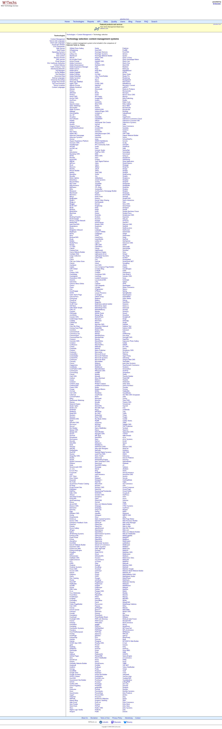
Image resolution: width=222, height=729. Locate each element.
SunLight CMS (127, 337)
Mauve (97, 322)
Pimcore (97, 639)
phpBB (97, 624)
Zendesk (125, 687)
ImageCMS (98, 98)
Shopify (125, 176)
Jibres (97, 170)
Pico (96, 637)
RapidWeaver (127, 70)
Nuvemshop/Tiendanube (103, 491)
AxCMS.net (73, 148)
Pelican (97, 598)
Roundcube (126, 109)
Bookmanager (74, 219)
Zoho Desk (126, 704)
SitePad (125, 239)
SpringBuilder (127, 293)
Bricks (72, 228)
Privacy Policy (117, 718)
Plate (96, 652)
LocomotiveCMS (100, 280)
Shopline (125, 180)
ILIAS (97, 95)
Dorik (71, 445)
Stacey (125, 300)
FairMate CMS (74, 558)
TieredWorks (127, 393)
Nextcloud (98, 463)
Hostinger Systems (101, 54)
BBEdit (72, 161)
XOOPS (125, 654)
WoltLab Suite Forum (130, 619)
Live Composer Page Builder (104, 267)
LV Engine (98, 295)
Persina (97, 606)
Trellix (125, 413)
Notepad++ (98, 480)
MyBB (97, 421)
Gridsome (73, 689)
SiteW (125, 245)
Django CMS (74, 430)
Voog (124, 502)
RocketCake (127, 107)
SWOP (125, 345)
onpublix (97, 513)
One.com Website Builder (103, 504)
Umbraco (126, 450)
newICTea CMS (100, 454)
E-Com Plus (74, 471)
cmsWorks (73, 315)
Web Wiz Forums (128, 528)
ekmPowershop (75, 500)
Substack (126, 330)
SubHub (125, 324)
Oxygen (97, 578)
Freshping (73, 626)
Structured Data (59, 76)
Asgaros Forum (75, 126)
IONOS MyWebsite (101, 141)
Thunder (125, 387)
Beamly (72, 169)
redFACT (125, 87)
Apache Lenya (74, 104)
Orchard (97, 550)
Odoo (97, 498)
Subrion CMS (127, 328)
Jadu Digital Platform (102, 161)
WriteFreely (126, 637)
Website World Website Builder (133, 571)
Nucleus (97, 485)
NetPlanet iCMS (100, 447)
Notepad (97, 478)
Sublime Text (127, 326)
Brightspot (73, 232)
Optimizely (98, 541)
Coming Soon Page (76, 328)
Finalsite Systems (76, 567)
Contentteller (74, 356)
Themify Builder (128, 376)
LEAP (97, 235)
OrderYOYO (99, 552)
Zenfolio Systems (128, 691)
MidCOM (98, 365)
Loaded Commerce (101, 278)
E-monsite (73, 472)
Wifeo (124, 606)
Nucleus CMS (99, 487)
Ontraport (98, 515)
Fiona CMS (73, 569)
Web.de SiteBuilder (129, 534)
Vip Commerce (128, 484)
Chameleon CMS (75, 278)
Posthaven (98, 680)
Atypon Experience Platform (79, 141)
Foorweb (72, 602)
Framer (72, 621)
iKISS (97, 93)
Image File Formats (58, 82)
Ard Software (74, 119)
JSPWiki (98, 185)
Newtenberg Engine (101, 459)
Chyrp (72, 287)
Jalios (97, 165)
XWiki (124, 660)
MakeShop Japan (101, 306)
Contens (72, 350)
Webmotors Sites (128, 558)
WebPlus (126, 561)
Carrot (72, 259)
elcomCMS (73, 504)
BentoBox (73, 174)
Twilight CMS (127, 424)
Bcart (71, 165)
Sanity (125, 132)
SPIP (124, 283)
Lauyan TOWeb (100, 232)
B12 (71, 150)
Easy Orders (74, 478)
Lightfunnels (99, 250)
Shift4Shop (126, 159)
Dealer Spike (74, 406)
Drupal (72, 459)
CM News (73, 306)
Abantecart (73, 56)
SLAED (125, 258)
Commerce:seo (75, 334)
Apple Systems (75, 109)
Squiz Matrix (127, 298)
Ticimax (125, 389)
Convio (72, 363)
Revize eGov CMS (129, 95)
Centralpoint (74, 276)
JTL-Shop (98, 187)
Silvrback (126, 208)
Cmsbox (72, 311)
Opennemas (99, 530)
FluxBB (72, 585)
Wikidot (125, 608)
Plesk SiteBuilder (100, 658)
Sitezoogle (126, 246)
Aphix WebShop (75, 106)
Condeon (73, 343)
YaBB (124, 663)
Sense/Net (126, 150)
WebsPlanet (127, 578)
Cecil (71, 271)
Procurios (98, 697)
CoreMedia (73, 367)
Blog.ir (72, 196)
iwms (96, 158)
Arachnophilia (74, 113)
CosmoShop (74, 372)
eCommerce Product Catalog (79, 484)
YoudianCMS (127, 678)
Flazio (72, 576)
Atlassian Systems (76, 137)
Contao (72, 346)
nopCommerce (100, 474)
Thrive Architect (128, 385)
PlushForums (99, 663)
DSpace (72, 463)
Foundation (73, 615)
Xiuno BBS (126, 650)
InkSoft (97, 124)
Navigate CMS (100, 434)
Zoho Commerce (128, 702)
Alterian (72, 89)
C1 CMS (72, 246)
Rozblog (125, 111)
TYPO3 (125, 434)
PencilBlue (98, 600)
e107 (71, 474)
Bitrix (71, 189)
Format (72, 608)
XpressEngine (127, 656)
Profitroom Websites (102, 698)
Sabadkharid (127, 113)
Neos (96, 439)
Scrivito (125, 141)
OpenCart (98, 522)
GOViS (72, 682)
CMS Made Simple (76, 308)
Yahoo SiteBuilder (128, 667)
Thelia (125, 374)
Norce (97, 476)
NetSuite (98, 450)
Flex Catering (74, 578)
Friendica (73, 630)
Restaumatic (127, 91)
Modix (97, 387)
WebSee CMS (127, 565)
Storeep (125, 309)
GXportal (73, 697)
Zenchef (125, 686)
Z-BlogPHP (126, 682)
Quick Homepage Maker (131, 59)
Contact (137, 718)
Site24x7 (125, 222)
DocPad (72, 435)
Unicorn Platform (128, 458)
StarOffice (126, 302)
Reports (90, 22)
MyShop (97, 424)
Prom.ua (98, 702)
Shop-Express (127, 163)
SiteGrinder (126, 232)
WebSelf (125, 567)
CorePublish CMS (76, 369)
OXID (97, 576)
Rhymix (125, 96)
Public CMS (99, 708)
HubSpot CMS (100, 65)
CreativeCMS (74, 385)
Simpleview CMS (128, 215)
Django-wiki (73, 432)
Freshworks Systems (77, 628)
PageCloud (98, 584)
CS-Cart (72, 391)
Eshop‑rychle (74, 535)
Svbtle (125, 343)
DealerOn (73, 411)
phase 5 (97, 610)
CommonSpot (74, 335)
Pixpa (97, 650)
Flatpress (73, 574)
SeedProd (126, 146)
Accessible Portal (75, 59)
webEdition (126, 543)
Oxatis (97, 574)
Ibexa (97, 80)
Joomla (97, 182)
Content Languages (58, 87)
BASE (72, 156)
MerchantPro (99, 345)
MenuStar (98, 343)
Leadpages (98, 233)
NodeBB (97, 472)
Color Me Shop (75, 326)
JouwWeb (98, 183)
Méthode (98, 346)
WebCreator (126, 541)
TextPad (125, 371)
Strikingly (126, 321)
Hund (96, 72)
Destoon (72, 417)
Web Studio (126, 524)
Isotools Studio (100, 150)
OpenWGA (98, 539)
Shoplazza (126, 178)
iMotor (97, 106)
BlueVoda (73, 213)
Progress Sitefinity (101, 700)
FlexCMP (73, 582)
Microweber (99, 361)
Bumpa (72, 245)
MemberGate (99, 337)
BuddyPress (74, 243)
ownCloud (98, 571)
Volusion (125, 500)
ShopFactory (127, 174)
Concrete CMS (74, 341)
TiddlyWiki (126, 391)
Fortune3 (73, 611)
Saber (124, 115)
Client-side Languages (57, 43)
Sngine (125, 267)
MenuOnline (99, 341)
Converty (73, 361)
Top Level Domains (58, 83)
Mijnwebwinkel (100, 369)
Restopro (126, 93)
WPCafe (125, 634)
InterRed (98, 135)
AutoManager (74, 145)
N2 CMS (98, 426)
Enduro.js (73, 519)
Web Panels (61, 50)
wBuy (124, 517)
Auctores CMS (74, 143)
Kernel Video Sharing (102, 200)
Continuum (73, 359)
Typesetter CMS (128, 432)
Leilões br (98, 241)
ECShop (72, 485)
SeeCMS (126, 145)
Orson (97, 554)
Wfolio (125, 600)
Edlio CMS (73, 493)
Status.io (126, 306)
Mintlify (97, 374)
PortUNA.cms (99, 678)
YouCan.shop (127, 676)
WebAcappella (127, 535)
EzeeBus (73, 552)
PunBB (125, 50)
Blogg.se (73, 202)
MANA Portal (99, 313)
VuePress (126, 508)
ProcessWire (99, 695)
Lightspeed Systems (102, 256)
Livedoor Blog (99, 269)
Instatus (97, 130)
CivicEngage (74, 291)
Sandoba (125, 128)
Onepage (98, 506)
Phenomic (98, 611)
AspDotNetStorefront (76, 128)
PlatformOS (99, 654)
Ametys (72, 95)
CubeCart (73, 395)
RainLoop (126, 69)
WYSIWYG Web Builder (131, 641)
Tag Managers (60, 70)
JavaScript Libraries (58, 45)
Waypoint (126, 513)
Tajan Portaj (127, 356)
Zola (124, 710)
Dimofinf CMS (74, 422)
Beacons (73, 167)
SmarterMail (127, 259)
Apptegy (72, 111)
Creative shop (74, 384)
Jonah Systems (100, 180)
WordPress (126, 626)
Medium (97, 332)
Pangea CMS (99, 591)
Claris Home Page (76, 295)
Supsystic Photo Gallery (131, 341)
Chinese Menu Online (77, 283)
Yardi (124, 671)
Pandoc (97, 589)
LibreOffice (98, 246)
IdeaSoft (98, 85)
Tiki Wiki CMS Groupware (131, 395)
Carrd (71, 258)
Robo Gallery (127, 104)
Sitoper (125, 254)
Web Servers (60, 48)
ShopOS (125, 182)
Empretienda (74, 517)
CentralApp (73, 274)
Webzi (125, 591)
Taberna (125, 354)
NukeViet (98, 489)
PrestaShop (99, 693)
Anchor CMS (74, 98)
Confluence (73, 345)
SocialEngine (127, 269)
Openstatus (99, 535)
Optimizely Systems (102, 543)
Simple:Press (127, 213)
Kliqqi (97, 209)
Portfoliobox (99, 676)
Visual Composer (128, 487)
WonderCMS (127, 621)
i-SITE (97, 78)
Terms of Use (104, 718)
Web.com (126, 530)
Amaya (72, 91)
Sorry (124, 278)
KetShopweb (99, 202)
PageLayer (98, 587)
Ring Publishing (128, 98)
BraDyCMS (73, 222)
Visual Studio (127, 491)
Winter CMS (127, 611)
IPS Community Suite (102, 145)
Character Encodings (58, 80)
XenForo (125, 648)
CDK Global (73, 269)
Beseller (72, 176)
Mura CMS (98, 417)
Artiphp (72, 120)
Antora (72, 102)
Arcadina (73, 117)
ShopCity (126, 167)
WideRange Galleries (130, 604)
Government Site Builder (78, 680)
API (98, 22)
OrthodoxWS (99, 556)
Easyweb (73, 480)
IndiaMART (98, 119)
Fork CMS (73, 606)
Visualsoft (126, 493)
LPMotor (98, 291)
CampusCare (74, 250)
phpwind (97, 635)
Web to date (127, 526)
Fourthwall (73, 617)
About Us (85, 718)
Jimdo (97, 174)
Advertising (129, 718)
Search (154, 22)
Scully (125, 143)
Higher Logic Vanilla (76, 710)
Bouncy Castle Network (77, 221)
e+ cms (72, 469)
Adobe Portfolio (75, 74)
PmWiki (97, 665)
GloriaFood (73, 660)
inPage (97, 126)
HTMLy (97, 63)
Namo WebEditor (100, 428)
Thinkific (125, 380)
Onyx (97, 517)
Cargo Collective (75, 256)
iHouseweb (98, 89)
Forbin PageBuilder (76, 604)
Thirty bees (126, 384)
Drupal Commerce (76, 461)
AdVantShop (74, 80)
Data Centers (60, 56)
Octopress (98, 497)
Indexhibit (98, 117)
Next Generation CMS (102, 461)
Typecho (125, 430)
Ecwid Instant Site (76, 487)
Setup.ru (125, 156)
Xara (124, 647)
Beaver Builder (74, 170)
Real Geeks (126, 82)
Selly (124, 148)
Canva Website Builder (77, 252)
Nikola (97, 469)
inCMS (97, 115)
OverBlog (98, 567)
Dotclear (72, 447)
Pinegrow (98, 641)
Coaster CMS (74, 317)
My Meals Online (100, 419)
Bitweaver (73, 191)
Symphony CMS (128, 350)
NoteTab (97, 482)
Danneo (72, 402)
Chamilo (72, 280)
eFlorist (72, 495)
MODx (97, 391)
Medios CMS (99, 330)
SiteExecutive (127, 228)
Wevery (125, 597)
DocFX (72, 434)
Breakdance (74, 226)
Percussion (98, 604)
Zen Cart (125, 684)
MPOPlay (98, 411)
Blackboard (73, 193)
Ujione (125, 443)
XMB (124, 652)
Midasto (97, 363)
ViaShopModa (127, 480)
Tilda (124, 396)
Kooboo (97, 217)
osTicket (98, 561)
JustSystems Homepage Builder (106, 191)
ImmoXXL (98, 102)
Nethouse (98, 443)
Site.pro (125, 219)
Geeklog (72, 647)
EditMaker (73, 489)
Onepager (98, 508)
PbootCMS (98, 595)
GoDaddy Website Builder (78, 663)
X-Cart (125, 643)
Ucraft (125, 441)
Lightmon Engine (100, 252)
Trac (124, 408)
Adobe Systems (75, 78)
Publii (97, 711)
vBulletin (125, 469)
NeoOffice (98, 437)
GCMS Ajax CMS (75, 643)
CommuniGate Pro (76, 337)
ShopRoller (126, 185)
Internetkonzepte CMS (102, 133)
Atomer (72, 139)
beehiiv (72, 172)
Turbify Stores (127, 421)
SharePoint (126, 158)
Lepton (97, 243)
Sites (106, 22)
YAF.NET (126, 665)
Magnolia (98, 302)
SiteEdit (125, 226)
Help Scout (73, 702)
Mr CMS (97, 413)
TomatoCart (126, 404)
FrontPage (73, 635)
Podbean (98, 667)
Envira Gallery (74, 528)
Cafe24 (72, 248)
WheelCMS (126, 602)
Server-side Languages (57, 41)
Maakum (98, 298)
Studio (125, 322)
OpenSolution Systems (102, 534)
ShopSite (126, 187)
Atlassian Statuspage (77, 135)
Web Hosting (60, 54)
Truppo (125, 417)
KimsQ (97, 204)
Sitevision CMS (128, 243)
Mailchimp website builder (103, 304)
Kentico (97, 198)
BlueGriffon (73, 211)
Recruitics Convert (129, 85)
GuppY (72, 695)
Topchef (125, 406)
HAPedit (72, 698)
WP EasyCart (127, 628)
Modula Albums (100, 389)
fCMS (71, 563)
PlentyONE (98, 656)
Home (67, 22)
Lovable (97, 287)
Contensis (73, 352)
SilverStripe (126, 206)
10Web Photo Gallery (77, 48)
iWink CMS (98, 156)
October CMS (99, 495)
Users (122, 22)
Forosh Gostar (74, 610)
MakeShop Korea (100, 308)
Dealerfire (73, 409)
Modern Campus (100, 384)
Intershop (98, 137)
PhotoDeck (98, 615)
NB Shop (98, 435)
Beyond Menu (74, 182)
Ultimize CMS (127, 447)
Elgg (71, 511)
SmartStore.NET (128, 261)
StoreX (125, 313)
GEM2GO (73, 648)
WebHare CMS (128, 552)
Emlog (72, 515)
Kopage (97, 221)
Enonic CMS (74, 521)
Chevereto (73, 282)
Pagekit (97, 585)
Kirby (96, 208)
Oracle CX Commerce (102, 545)
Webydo (125, 587)
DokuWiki (73, 443)
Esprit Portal (74, 537)
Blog (130, 22)
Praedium (98, 686)
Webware (126, 584)
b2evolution (73, 152)
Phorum (97, 613)
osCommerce (99, 560)
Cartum (72, 263)
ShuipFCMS (127, 198)
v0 (123, 465)
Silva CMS (126, 204)
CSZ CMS (73, 393)
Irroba (97, 146)
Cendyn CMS (74, 272)
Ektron (72, 502)
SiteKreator (126, 235)
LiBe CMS (98, 245)
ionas (97, 139)
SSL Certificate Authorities (56, 63)
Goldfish (72, 667)
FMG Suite (73, 589)
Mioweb (97, 376)
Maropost (98, 319)
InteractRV (98, 132)
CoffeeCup (73, 322)
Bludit (71, 208)
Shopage (125, 165)
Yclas (124, 673)
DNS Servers (60, 59)
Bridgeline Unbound (76, 230)
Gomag (72, 669)
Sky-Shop (126, 256)
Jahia (97, 163)
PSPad (97, 706)
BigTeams (73, 187)
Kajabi (97, 193)
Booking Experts (75, 217)
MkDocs (97, 380)
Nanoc (97, 430)
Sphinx (125, 282)
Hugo (96, 69)
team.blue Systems (129, 363)
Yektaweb (126, 674)
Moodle (97, 402)
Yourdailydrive (127, 680)
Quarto (125, 56)
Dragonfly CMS (75, 456)
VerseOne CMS (128, 474)
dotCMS (72, 448)
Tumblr (125, 419)
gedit (71, 645)
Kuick (97, 228)
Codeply (72, 321)
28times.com (104, 28)
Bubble (72, 241)
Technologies (78, 22)
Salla (124, 124)
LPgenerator (99, 289)
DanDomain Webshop (77, 400)
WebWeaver (127, 585)
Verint (124, 471)
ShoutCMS (126, 195)
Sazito (125, 137)
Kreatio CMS (99, 224)
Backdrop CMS (75, 154)
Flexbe (72, 580)
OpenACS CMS (100, 521)
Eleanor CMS (74, 506)
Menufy (97, 339)
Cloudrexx (73, 302)
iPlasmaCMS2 (100, 143)
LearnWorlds (99, 239)
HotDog (97, 59)
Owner (97, 572)
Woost (125, 624)
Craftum (72, 378)
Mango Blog (99, 315)
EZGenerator (74, 556)
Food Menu (73, 595)
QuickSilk (126, 65)
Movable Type (99, 408)
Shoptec (125, 189)
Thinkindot (126, 382)
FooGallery (73, 600)
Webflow (125, 547)
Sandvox (125, 130)
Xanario (125, 645)
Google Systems (75, 674)
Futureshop (73, 637)
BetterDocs (73, 180)
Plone (97, 660)
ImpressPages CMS (101, 111)
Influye (97, 120)
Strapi (124, 319)
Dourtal (72, 454)
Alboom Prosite (75, 85)
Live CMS (98, 265)
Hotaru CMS (99, 57)
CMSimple (73, 313)
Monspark (98, 398)
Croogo (72, 389)
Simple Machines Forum (131, 211)
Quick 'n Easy (127, 57)
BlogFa (72, 200)
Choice (72, 285)
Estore (72, 539)
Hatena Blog (74, 700)
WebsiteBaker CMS (129, 574)
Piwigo (97, 647)
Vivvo (124, 498)
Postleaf (97, 682)
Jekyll (97, 169)
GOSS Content (75, 676)
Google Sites (74, 673)
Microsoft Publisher (101, 356)
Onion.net (98, 510)
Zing (124, 697)
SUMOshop (126, 334)
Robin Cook (126, 102)
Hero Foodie (74, 704)
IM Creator (98, 96)
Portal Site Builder (101, 674)
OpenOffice (99, 532)
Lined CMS (98, 258)
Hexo (71, 708)
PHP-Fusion (99, 621)
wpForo (125, 635)
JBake (97, 167)
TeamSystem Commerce (131, 365)
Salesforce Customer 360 (131, 120)
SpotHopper (126, 285)
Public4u (98, 710)
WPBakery (126, 632)
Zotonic (125, 711)
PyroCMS (126, 52)
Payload (97, 593)
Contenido (73, 348)
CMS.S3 (72, 309)
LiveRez (97, 272)
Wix (124, 613)
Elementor (73, 508)
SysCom (125, 352)
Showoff (125, 196)
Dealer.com (73, 408)
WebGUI (125, 550)
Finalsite (72, 565)
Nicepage (98, 467)
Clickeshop (73, 298)
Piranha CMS (99, 643)
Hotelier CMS (99, 61)
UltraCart (125, 448)
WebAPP (126, 537)
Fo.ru (71, 591)
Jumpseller (98, 189)
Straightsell (126, 317)
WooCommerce (128, 623)
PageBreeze (99, 582)
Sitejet (125, 233)
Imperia (97, 107)
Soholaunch (126, 272)
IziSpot (97, 159)
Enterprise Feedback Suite (78, 522)
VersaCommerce (128, 472)
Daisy (71, 398)
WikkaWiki (126, 610)
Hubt (96, 67)
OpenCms (98, 526)
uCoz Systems (128, 439)
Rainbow (125, 67)
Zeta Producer (127, 693)
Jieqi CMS (98, 172)
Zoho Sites (126, 706)
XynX (124, 661)
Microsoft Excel (100, 354)
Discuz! (72, 426)
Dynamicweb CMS (76, 467)
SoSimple (126, 280)
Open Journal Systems (102, 519)
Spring (125, 291)
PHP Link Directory (101, 619)
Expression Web (75, 548)
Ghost (72, 652)
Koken (97, 213)
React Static (127, 74)
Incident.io (98, 113)
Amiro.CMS (73, 96)
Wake (124, 511)
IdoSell (97, 87)
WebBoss (126, 539)
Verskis (125, 476)
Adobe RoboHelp (75, 76)
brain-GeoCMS (74, 224)
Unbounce (126, 456)
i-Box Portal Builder (101, 76)
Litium (97, 263)
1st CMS (73, 52)
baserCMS (73, 159)
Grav (71, 687)
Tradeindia (126, 409)
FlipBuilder (73, 584)
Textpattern (126, 372)
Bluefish (72, 209)
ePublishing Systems (77, 534)
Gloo (71, 658)
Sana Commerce (128, 126)
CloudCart (73, 300)
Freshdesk (73, 624)
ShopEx (125, 170)
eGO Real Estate (75, 497)
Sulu (124, 332)
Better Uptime (74, 178)
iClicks (97, 82)
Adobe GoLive (74, 69)
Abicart (72, 57)
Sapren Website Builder (130, 135)
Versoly (125, 478)
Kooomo (97, 219)
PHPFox (98, 626)
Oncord (97, 502)
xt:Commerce (127, 658)
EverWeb (73, 543)
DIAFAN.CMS (74, 419)
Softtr (124, 271)
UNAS (125, 454)
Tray (124, 411)
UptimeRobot (127, 461)
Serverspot (126, 154)
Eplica (72, 532)
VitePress (126, 495)
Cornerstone (74, 371)
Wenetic (125, 595)
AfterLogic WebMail (76, 82)
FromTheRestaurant (76, 632)
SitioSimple (126, 248)
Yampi (125, 669)
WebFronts (126, 548)
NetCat (97, 441)
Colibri (72, 324)
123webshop (74, 50)
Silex (124, 202)
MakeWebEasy (100, 309)
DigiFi (71, 421)
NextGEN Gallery (100, 465)
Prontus (97, 704)
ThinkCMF (126, 378)
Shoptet (125, 191)
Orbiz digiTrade (100, 548)
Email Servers (60, 61)
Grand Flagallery (75, 686)
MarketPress (99, 317)
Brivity (72, 233)
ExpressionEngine (76, 550)
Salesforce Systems (129, 122)
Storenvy (126, 311)
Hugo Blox (98, 70)
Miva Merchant (100, 378)
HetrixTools (73, 706)
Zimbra (125, 695)
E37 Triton (73, 476)
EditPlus (72, 491)
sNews (125, 265)
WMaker (125, 617)
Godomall (73, 665)
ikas (96, 91)
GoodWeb (73, 671)
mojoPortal (98, 395)
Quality (114, 22)
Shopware (126, 193)
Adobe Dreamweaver (76, 65)
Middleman (98, 367)
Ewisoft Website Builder (78, 545)
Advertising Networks (58, 69)
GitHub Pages (74, 656)
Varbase (125, 467)
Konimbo (98, 215)
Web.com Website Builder (131, 532)
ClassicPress (74, 296)
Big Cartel (73, 183)
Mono (97, 396)
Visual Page (127, 489)
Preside (97, 689)
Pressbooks (99, 691)
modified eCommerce (102, 385)
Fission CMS (74, 571)
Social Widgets (60, 72)
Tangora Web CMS (129, 359)
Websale (125, 563)
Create (72, 380)
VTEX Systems (128, 506)
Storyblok (126, 315)
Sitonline (125, 250)
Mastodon (98, 321)
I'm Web (97, 74)
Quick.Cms (126, 63)
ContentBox (73, 354)
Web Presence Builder (130, 521)
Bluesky (129, 722)
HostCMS (98, 50)
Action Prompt (74, 61)
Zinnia (125, 698)
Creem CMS (74, 387)
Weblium (125, 556)
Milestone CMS (100, 371)
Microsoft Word (100, 359)
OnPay (97, 511)
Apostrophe (73, 107)
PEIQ (97, 597)
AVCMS (72, 146)
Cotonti (72, 374)
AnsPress (73, 100)
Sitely (124, 237)
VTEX (125, 504)
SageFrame (126, 117)
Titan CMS (126, 400)
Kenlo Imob (99, 196)
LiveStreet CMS (100, 274)
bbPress (72, 163)
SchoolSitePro (127, 139)
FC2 (71, 561)
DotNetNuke (74, 450)
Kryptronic (98, 226)
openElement (99, 528)
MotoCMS (98, 406)
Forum (138, 22)
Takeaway (126, 358)
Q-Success (217, 4)
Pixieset (97, 648)
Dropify (72, 458)
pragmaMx (98, 687)
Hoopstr (72, 711)
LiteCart (97, 261)
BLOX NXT (73, 206)
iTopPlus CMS (100, 152)
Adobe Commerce (76, 63)
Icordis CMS (99, 83)
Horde (97, 48)
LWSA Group (99, 296)
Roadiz (125, 100)
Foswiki (72, 613)
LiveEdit (97, 271)
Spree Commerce (128, 287)
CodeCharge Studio (76, 319)
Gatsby (72, 641)
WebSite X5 (127, 572)
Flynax (72, 587)
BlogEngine (73, 198)
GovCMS (73, 678)
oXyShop (98, 580)
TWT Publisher (128, 426)
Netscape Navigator (101, 448)
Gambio (72, 639)
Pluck (97, 661)
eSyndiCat (73, 541)
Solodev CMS (127, 276)
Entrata (72, 526)
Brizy (71, 235)
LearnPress (99, 237)
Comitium (73, 330)
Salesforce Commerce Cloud (132, 119)
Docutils (72, 441)
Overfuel (98, 569)
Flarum (72, 572)
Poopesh (98, 671)
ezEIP (72, 554)
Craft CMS (73, 376)
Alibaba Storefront (76, 87)
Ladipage (98, 230)
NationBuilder (99, 432)
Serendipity (126, 152)
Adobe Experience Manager (79, 67)
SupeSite (126, 339)
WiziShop (126, 615)
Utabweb (125, 463)
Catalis (72, 267)
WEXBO (125, 598)
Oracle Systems (100, 547)
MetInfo (97, 348)
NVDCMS (98, 493)
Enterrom (73, 524)
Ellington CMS (74, 513)
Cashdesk (73, 265)
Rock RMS (126, 106)
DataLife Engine (75, 404)
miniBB (97, 372)
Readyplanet (127, 80)
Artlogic (72, 122)
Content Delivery (59, 65)
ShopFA (125, 172)
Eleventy (73, 510)
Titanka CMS (127, 402)
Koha (96, 211)
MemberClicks (100, 335)
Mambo (97, 311)
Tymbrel (125, 428)
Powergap (98, 684)
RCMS (125, 72)
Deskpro (72, 415)
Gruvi (71, 691)
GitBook (72, 654)
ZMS (124, 700)
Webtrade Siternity (129, 582)
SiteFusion (126, 230)
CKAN (72, 293)
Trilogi (125, 415)
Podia (97, 669)
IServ (97, 148)
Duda (71, 465)
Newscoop (98, 458)
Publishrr (125, 48)
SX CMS (125, 346)
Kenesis (97, 195)
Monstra (97, 400)
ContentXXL (74, 358)
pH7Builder (98, 608)
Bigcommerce (74, 185)
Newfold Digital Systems (103, 452)
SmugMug (126, 263)
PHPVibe (98, 632)
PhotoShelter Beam (101, 617)
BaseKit (72, 158)
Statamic (126, 304)
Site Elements (60, 74)
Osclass (97, 558)
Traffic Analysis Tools (57, 67)
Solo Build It (127, 274)
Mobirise (98, 382)
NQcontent (98, 484)
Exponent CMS (75, 547)
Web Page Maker (128, 519)
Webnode (126, 560)
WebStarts (126, 580)
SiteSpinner (126, 241)
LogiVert (97, 283)
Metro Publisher (100, 350)
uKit (124, 445)
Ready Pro (126, 76)
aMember (73, 93)
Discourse (73, 424)
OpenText (98, 537)
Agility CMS (74, 83)
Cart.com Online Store (77, 261)
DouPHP (72, 452)
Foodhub (72, 598)
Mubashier (98, 415)
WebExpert (126, 545)
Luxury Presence (100, 293)
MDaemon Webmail (101, 326)
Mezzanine (98, 352)
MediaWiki (98, 328)
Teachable (126, 361)
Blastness (73, 195)
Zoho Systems (127, 708)
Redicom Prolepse (129, 89)
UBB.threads (127, 435)
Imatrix (97, 100)
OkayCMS (98, 500)
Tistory (125, 398)
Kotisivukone (99, 222)
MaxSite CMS (99, 324)
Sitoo (124, 252)
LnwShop (98, 276)
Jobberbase (99, 178)
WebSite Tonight (128, 569)
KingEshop (98, 206)
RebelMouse (127, 83)
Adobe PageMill (75, 72)
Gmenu (72, 661)
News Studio (99, 456)
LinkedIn (105, 722)
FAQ (146, 22)
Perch (97, 602)
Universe (125, 459)
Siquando (126, 217)
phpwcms (98, 634)
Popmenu (98, 673)
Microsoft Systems (101, 358)
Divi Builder (73, 428)
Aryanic (72, 124)
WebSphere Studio (129, 576)
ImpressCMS (99, 109)
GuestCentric (74, 693)
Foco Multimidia (75, 593)
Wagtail (125, 510)
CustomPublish (75, 396)
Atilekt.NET (73, 133)
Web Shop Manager (129, 522)
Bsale (71, 239)
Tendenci (126, 367)
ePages (72, 530)
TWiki (124, 422)
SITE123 (125, 221)
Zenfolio (125, 689)
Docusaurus (74, 439)
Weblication (126, 554)
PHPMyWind (99, 628)
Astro (71, 130)
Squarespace (127, 295)
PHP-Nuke (98, 623)
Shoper (125, 169)
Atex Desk (73, 132)
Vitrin (124, 497)
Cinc (71, 289)
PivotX (97, 645)
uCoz (124, 437)
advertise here (124, 19)
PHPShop (98, 630)
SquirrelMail (126, 296)
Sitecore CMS (127, 224)
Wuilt (124, 639)
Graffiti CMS (74, 684)
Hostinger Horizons (101, 52)
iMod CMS (98, 104)
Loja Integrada (99, 285)
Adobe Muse (74, 70)
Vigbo (124, 482)
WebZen (125, 589)
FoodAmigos (74, 597)
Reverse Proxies (59, 57)
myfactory (98, 422)
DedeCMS (73, 413)
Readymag (126, 78)
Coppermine (74, 365)
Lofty (96, 282)
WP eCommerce (128, 630)
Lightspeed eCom (101, 254)
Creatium (73, 382)
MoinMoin (98, 393)
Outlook (97, 565)
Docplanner (73, 437)
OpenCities (98, 524)
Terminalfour (127, 369)
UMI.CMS (126, 452)
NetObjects (98, 445)
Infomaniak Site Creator (103, 122)
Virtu (124, 485)
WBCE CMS (127, 515)
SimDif (125, 209)
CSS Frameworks (59, 46)
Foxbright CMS (75, 619)
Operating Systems (58, 52)
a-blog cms (73, 54)
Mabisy (97, 300)
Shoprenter (126, 183)
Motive (97, 404)
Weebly (125, 593)
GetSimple (73, 650)
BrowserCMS (74, 237)
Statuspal (126, 308)
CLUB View (73, 304)
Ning (96, 471)
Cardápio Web (74, 254)
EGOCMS (73, 498)
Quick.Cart (126, 61)
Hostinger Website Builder (103, 56)
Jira (96, 176)
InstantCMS (99, 128)
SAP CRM (126, 133)
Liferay (97, 248)
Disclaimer (94, 718)
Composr (73, 339)
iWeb (96, 154)
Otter (96, 563)
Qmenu (125, 54)
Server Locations (59, 85)
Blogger (72, 204)
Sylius (125, 348)
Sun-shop (126, 335)
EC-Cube (73, 482)
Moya (97, 409)
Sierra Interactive (128, 200)
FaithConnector (75, 560)
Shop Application (128, 161)
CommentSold (74, 332)
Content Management (58, 39)
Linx (96, 259)
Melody (97, 334)
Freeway (72, 623)
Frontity (72, 634)
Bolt (71, 215)
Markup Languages (58, 78)
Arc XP (72, 115)
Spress (125, 289)
